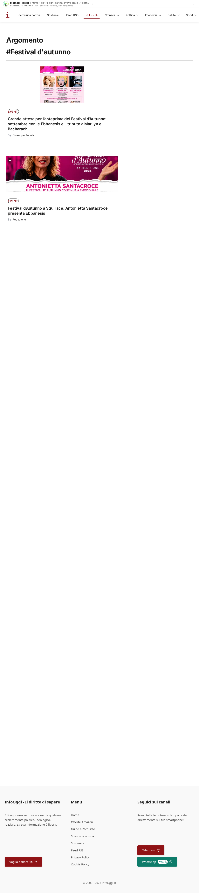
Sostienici (53, 15)
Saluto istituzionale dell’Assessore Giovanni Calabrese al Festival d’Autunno (86, 571)
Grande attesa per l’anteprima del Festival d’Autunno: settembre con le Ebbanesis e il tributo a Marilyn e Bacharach (57, 124)
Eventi (13, 111)
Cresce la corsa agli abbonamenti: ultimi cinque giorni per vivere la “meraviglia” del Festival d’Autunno (28, 321)
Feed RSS (72, 15)
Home (75, 815)
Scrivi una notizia (29, 15)
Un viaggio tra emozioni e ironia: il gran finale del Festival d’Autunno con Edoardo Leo (86, 654)
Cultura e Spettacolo (73, 517)
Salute (172, 15)
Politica (130, 15)
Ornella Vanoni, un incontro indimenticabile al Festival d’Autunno (82, 529)
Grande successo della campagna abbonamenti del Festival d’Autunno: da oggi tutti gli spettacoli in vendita (30, 296)
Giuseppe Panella (23, 135)
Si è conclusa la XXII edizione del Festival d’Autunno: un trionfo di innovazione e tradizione (84, 612)
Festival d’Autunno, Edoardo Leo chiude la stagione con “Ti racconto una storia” (85, 695)
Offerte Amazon (82, 822)
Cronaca (110, 15)
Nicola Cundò (70, 415)
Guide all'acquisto (83, 829)
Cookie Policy (80, 864)
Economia (151, 15)
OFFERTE (92, 15)
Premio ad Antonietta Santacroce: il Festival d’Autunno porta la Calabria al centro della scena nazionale (84, 487)
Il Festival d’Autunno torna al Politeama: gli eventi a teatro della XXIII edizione (84, 362)
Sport (189, 15)
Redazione (19, 219)
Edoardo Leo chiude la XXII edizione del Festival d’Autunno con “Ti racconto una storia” (86, 737)
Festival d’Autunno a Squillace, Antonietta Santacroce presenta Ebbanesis (58, 211)
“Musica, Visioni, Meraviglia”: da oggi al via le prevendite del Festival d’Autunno (86, 404)
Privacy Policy (80, 857)
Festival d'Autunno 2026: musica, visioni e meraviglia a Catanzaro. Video (84, 446)
